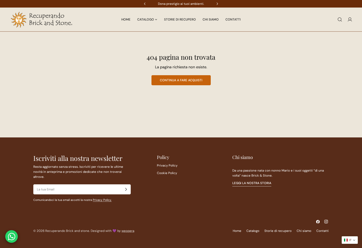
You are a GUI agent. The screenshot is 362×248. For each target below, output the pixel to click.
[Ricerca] (340, 19)
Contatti (322, 231)
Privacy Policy (167, 165)
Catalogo (252, 231)
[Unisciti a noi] (126, 189)
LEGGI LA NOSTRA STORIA (251, 183)
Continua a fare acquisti (181, 80)
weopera (128, 231)
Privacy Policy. (102, 200)
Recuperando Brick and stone (67, 231)
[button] (350, 240)
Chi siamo (304, 231)
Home (237, 231)
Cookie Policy (167, 173)
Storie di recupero (278, 231)
